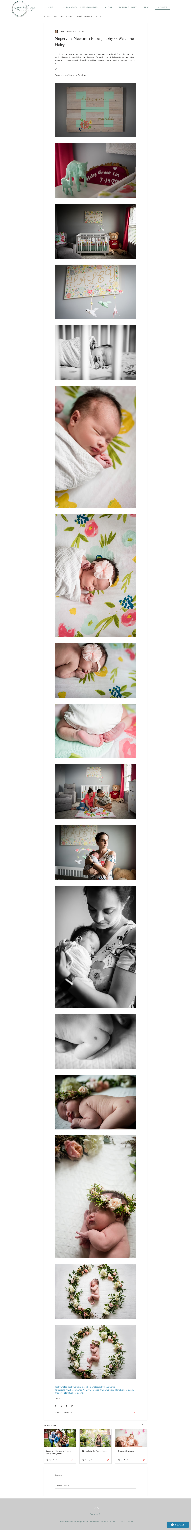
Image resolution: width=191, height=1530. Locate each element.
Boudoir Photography (84, 16)
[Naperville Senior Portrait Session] (96, 1438)
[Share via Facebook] (56, 1406)
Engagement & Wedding (63, 16)
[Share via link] (72, 1406)
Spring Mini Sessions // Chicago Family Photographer (58, 1452)
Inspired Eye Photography (74, 1521)
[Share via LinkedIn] (66, 1406)
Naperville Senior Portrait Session (95, 1451)
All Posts (47, 16)
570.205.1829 (126, 1521)
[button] (145, 16)
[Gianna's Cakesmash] (131, 1438)
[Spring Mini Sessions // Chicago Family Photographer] (60, 1438)
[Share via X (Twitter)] (61, 1406)
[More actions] (135, 31)
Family (98, 16)
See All (144, 1425)
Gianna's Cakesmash (126, 1451)
